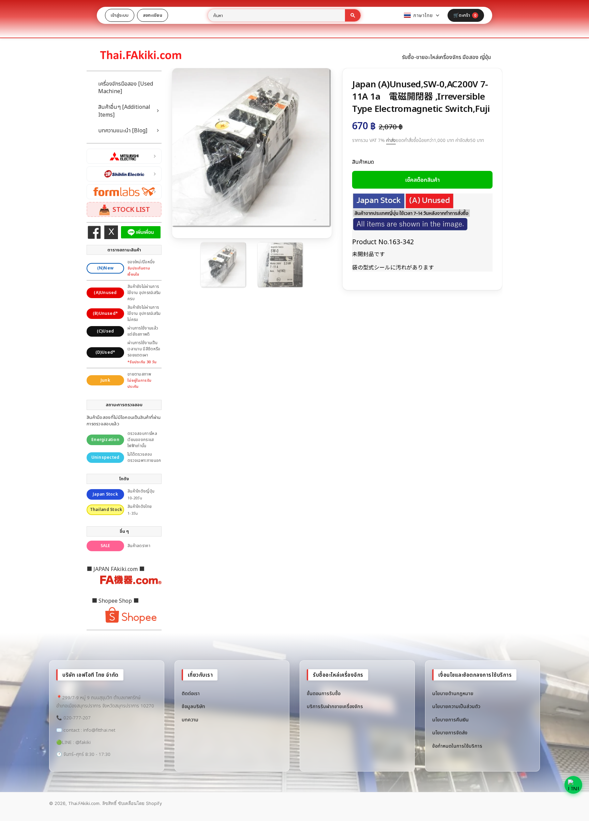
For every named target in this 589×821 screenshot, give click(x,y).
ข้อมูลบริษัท (193, 706)
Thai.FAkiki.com (84, 803)
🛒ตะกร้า (464, 15)
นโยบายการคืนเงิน (450, 719)
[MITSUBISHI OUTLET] (124, 156)
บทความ (190, 719)
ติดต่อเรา (191, 693)
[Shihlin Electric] (124, 173)
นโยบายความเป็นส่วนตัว (456, 706)
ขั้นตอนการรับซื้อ (324, 693)
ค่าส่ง (391, 140)
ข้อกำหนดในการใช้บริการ (457, 746)
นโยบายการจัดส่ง (449, 732)
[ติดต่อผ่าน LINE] (573, 785)
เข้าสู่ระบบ (120, 15)
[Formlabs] (124, 191)
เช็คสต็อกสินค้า (422, 180)
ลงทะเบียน (152, 15)
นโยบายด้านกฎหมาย (452, 693)
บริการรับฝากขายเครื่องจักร (335, 706)
